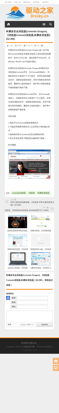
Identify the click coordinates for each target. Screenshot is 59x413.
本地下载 (21, 184)
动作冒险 (36, 2)
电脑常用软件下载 (29, 350)
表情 (9, 324)
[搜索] (50, 24)
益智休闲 (45, 2)
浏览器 (19, 45)
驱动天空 (49, 347)
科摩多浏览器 (43, 193)
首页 (8, 24)
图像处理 (26, 2)
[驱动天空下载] (29, 12)
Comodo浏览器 (19, 193)
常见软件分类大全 (28, 343)
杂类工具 (17, 2)
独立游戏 (8, 2)
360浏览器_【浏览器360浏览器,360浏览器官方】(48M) (25, 210)
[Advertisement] (29, 383)
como (11, 45)
